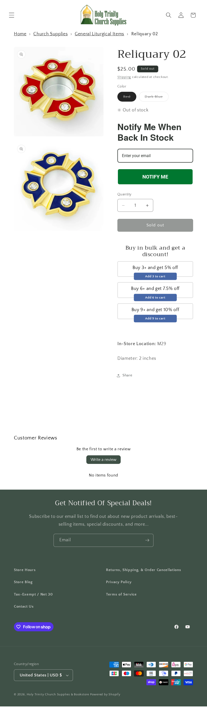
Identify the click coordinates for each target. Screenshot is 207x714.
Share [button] (127, 375)
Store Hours (25, 570)
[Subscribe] (147, 540)
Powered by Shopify (105, 694)
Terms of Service (121, 594)
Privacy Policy (119, 582)
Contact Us (24, 606)
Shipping (124, 77)
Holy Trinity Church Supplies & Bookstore (58, 694)
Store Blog (23, 582)
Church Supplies (50, 34)
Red (129, 98)
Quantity (124, 194)
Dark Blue (157, 98)
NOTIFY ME (155, 177)
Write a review (103, 459)
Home (20, 34)
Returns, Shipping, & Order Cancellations (143, 570)
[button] (12, 15)
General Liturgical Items (99, 34)
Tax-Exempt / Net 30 (33, 594)
